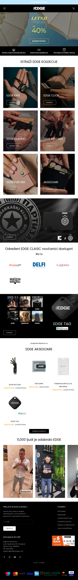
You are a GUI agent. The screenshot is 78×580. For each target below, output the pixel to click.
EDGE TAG (15, 421)
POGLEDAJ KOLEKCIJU (39, 431)
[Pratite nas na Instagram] (10, 557)
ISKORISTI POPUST (39, 41)
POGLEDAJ (12, 102)
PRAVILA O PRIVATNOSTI (66, 525)
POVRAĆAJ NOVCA (64, 522)
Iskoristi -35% (14, 146)
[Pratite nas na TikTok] (20, 557)
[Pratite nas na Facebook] (4, 557)
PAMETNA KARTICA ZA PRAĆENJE (63, 385)
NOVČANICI (62, 511)
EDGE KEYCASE (15, 384)
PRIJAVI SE (9, 528)
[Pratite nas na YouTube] (15, 557)
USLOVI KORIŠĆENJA (65, 528)
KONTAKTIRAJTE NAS (65, 518)
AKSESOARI (61, 515)
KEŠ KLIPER (39, 383)
